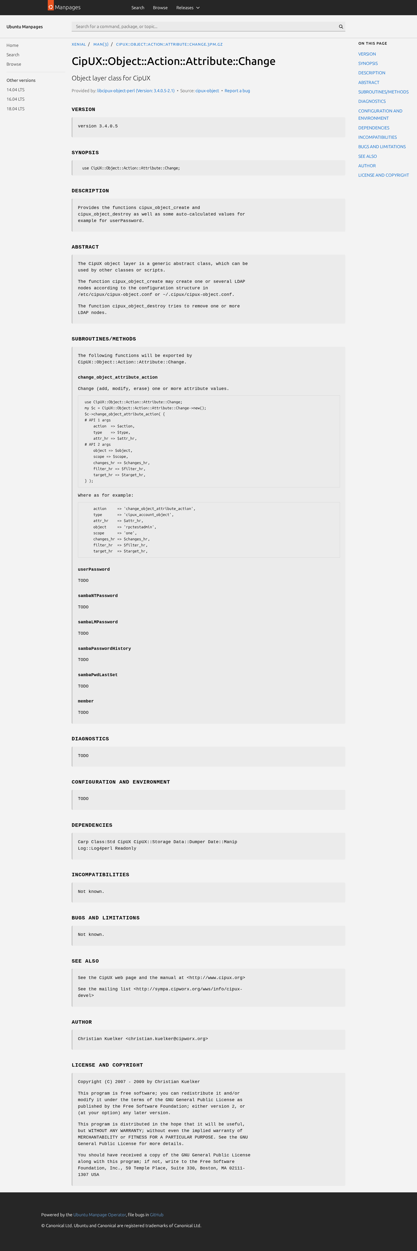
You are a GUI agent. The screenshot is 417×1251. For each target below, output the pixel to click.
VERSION (367, 53)
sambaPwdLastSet (98, 675)
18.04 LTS (15, 108)
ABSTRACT (368, 82)
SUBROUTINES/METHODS (383, 91)
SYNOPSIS (368, 63)
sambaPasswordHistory (104, 648)
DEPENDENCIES (373, 127)
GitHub (157, 1214)
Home (13, 44)
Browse (160, 7)
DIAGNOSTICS (372, 101)
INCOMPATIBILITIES (377, 136)
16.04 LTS (15, 99)
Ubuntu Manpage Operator (99, 1214)
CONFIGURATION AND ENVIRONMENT (380, 114)
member (86, 701)
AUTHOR (367, 165)
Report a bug (237, 90)
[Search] (341, 26)
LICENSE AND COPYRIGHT (383, 175)
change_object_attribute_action (118, 377)
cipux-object (207, 90)
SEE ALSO (367, 155)
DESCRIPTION (371, 72)
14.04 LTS (15, 89)
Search (138, 7)
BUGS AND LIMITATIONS (382, 146)
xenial (79, 44)
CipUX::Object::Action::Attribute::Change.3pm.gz (169, 44)
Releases (185, 7)
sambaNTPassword (98, 595)
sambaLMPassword (98, 622)
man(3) (101, 44)
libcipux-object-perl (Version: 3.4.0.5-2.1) (136, 90)
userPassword (94, 569)
